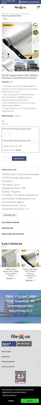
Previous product (3, 19)
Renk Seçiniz (8, 116)
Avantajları (7, 228)
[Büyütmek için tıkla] (5, 55)
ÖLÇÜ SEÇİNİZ (17, 252)
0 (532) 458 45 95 (8, 2)
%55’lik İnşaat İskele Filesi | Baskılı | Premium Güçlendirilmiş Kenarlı (30, 273)
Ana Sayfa (5, 14)
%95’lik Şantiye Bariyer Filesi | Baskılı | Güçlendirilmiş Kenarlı (11, 272)
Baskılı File (25, 14)
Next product (7, 19)
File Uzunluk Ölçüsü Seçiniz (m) (16, 129)
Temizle (5, 124)
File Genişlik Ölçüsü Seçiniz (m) (16, 141)
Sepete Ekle (19, 158)
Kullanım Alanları (10, 222)
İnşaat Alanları (15, 14)
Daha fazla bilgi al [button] (9, 395)
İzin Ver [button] (30, 401)
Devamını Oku (9, 215)
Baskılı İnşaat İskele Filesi (11, 16)
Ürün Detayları (9, 170)
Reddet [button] (11, 401)
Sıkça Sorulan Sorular (13, 234)
